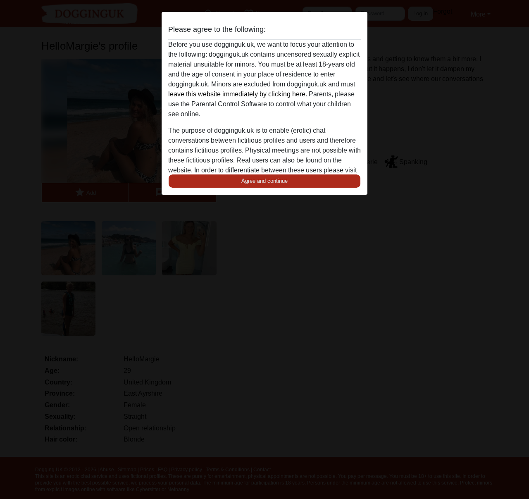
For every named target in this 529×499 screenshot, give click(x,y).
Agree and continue (264, 181)
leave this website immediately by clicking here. (237, 94)
